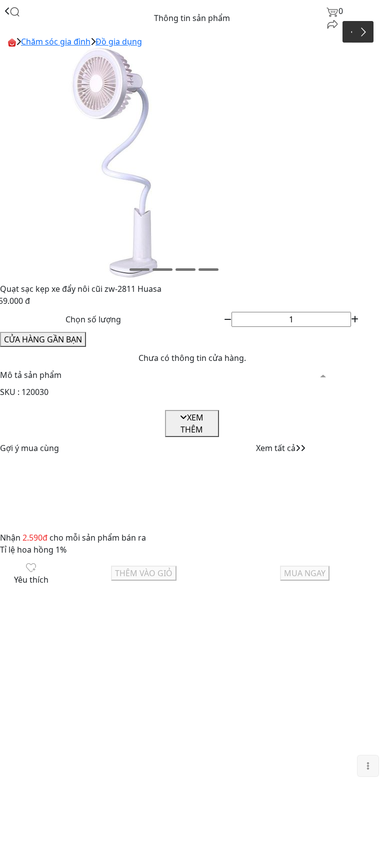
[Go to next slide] (363, 32)
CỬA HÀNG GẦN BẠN (43, 339)
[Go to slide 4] (208, 269)
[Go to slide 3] (186, 269)
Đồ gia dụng (119, 41)
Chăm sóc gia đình (55, 41)
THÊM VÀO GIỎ (143, 573)
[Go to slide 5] (237, 269)
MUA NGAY (305, 573)
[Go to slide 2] (162, 269)
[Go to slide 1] (140, 269)
